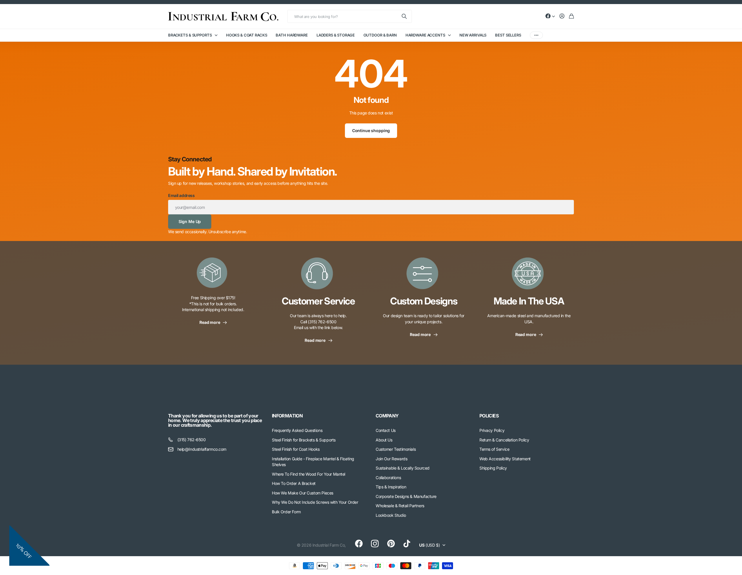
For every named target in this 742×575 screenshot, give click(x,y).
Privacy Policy (491, 430)
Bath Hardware (292, 35)
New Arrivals (472, 35)
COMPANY (387, 416)
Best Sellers (508, 35)
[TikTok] (406, 543)
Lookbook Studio (391, 515)
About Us (384, 439)
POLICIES (489, 416)
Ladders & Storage (336, 35)
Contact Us (386, 430)
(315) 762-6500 (191, 439)
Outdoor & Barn (380, 35)
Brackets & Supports (190, 35)
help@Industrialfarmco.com (202, 449)
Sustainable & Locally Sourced (403, 468)
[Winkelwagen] (571, 16)
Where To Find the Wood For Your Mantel (308, 474)
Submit (404, 16)
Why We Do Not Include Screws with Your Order (315, 502)
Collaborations (388, 477)
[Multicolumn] (213, 276)
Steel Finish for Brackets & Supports (304, 439)
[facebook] (359, 543)
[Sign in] (562, 16)
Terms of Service (494, 449)
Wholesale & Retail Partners (400, 505)
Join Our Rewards (391, 458)
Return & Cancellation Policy (504, 439)
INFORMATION (287, 416)
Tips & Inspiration (391, 486)
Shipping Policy (493, 468)
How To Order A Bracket (294, 483)
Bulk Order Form (286, 511)
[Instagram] (375, 543)
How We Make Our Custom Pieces (302, 492)
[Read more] (550, 16)
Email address (181, 195)
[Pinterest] (391, 543)
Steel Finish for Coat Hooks (296, 449)
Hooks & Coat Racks (246, 35)
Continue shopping (371, 130)
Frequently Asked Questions (297, 430)
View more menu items (536, 35)
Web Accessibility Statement (505, 458)
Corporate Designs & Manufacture (406, 496)
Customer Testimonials (396, 449)
